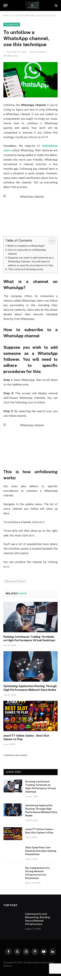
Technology (12, 24)
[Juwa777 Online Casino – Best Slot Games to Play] (30, 716)
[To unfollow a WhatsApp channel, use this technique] (30, 79)
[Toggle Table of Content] (50, 241)
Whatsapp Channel (15, 581)
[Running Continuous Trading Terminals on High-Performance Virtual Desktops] (30, 617)
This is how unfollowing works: (26, 269)
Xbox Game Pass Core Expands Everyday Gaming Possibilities (40, 851)
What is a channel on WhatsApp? (26, 245)
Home (6, 15)
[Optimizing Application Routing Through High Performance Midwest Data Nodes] (30, 666)
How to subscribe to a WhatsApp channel (27, 251)
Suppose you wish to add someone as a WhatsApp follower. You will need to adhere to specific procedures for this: (31, 261)
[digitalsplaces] (32, 5)
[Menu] (5, 5)
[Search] (56, 5)
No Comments (39, 52)
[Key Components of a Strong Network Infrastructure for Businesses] (13, 872)
